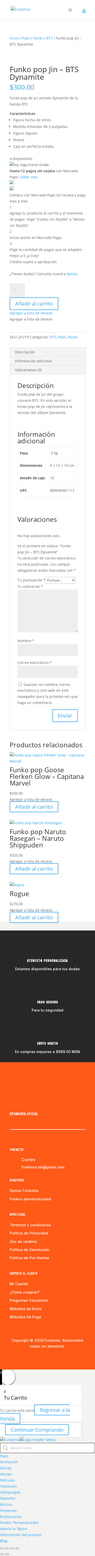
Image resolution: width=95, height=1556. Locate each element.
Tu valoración (30, 586)
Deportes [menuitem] (7, 1498)
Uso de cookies (23, 1241)
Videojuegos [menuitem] (10, 1492)
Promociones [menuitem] (11, 1516)
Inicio (14, 38)
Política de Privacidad (29, 1233)
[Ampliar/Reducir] (2, 1548)
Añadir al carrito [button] (34, 806)
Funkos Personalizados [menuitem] (19, 1522)
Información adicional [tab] (33, 360)
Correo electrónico (34, 662)
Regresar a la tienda (35, 1414)
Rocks (38, 38)
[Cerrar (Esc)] (17, 1548)
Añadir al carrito (34, 303)
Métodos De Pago (25, 1317)
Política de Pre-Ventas (29, 1258)
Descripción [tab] (25, 352)
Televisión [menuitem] (8, 1486)
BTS (49, 38)
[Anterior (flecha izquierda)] (2, 1554)
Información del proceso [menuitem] (20, 1534)
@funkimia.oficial (24, 1114)
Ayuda (72, 273)
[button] (31, 313)
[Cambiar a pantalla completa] (7, 1548)
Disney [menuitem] (5, 1468)
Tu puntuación (31, 580)
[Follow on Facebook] (14, 1103)
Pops (26, 38)
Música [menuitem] (6, 1504)
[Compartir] (12, 1548)
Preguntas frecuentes (29, 1300)
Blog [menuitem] (3, 1540)
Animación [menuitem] (9, 1461)
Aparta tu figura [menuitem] (13, 1528)
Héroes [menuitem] (6, 1474)
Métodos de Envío (26, 1309)
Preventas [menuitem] (8, 1510)
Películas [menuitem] (7, 1480)
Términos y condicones (30, 1225)
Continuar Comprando (37, 1429)
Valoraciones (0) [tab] (28, 369)
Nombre (25, 640)
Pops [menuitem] (4, 1456)
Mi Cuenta (19, 1284)
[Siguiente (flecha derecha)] (7, 1554)
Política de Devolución (29, 1249)
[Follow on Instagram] (24, 1103)
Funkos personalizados (30, 1199)
